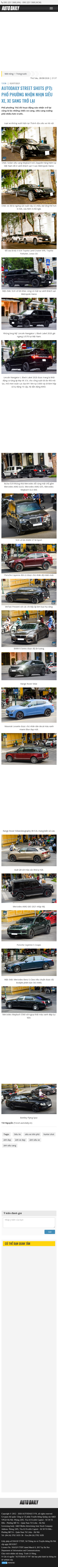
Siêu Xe (17, 1134)
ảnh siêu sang (10, 1145)
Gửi (49, 1231)
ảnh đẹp (7, 1140)
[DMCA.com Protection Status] (8, 1562)
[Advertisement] (29, 41)
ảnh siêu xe (35, 1140)
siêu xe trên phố (32, 1134)
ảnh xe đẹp (20, 1140)
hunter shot (49, 1134)
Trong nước (21, 74)
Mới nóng (9, 74)
